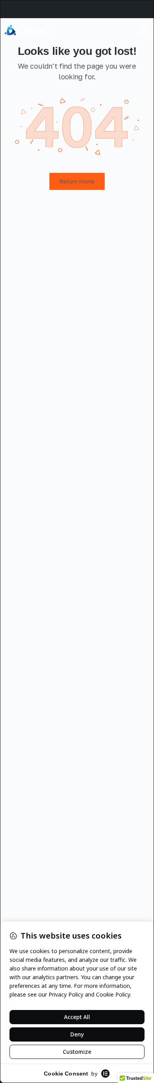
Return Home (77, 181)
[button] (143, 30)
